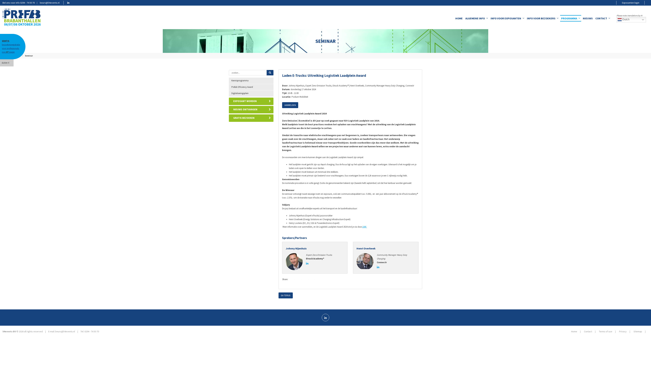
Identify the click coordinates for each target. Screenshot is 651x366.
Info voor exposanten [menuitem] (506, 18)
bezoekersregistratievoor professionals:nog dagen (11, 46)
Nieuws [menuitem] (588, 18)
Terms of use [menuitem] (605, 331)
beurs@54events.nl (50, 2)
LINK (364, 226)
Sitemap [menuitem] (638, 331)
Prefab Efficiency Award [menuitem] (242, 87)
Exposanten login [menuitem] (630, 2)
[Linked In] (325, 317)
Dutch (625, 19)
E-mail (312, 279)
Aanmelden (290, 105)
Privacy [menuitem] (623, 331)
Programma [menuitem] (569, 18)
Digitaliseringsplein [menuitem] (240, 93)
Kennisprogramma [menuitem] (240, 80)
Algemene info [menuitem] (475, 18)
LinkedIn (305, 279)
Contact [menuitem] (601, 18)
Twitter (298, 279)
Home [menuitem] (459, 18)
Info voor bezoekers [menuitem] (541, 18)
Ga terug (285, 295)
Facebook (292, 279)
